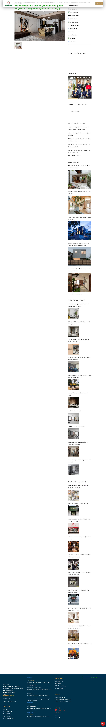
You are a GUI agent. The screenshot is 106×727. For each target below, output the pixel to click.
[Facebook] (56, 717)
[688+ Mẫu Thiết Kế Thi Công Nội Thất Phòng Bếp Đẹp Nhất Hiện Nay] (73, 349)
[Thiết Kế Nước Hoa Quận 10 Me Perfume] (73, 510)
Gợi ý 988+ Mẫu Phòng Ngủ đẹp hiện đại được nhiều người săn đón (79, 358)
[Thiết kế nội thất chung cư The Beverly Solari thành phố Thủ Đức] (73, 331)
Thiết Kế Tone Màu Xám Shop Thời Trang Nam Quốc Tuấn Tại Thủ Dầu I (79, 573)
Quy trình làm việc (7, 711)
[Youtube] (59, 717)
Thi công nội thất (59, 688)
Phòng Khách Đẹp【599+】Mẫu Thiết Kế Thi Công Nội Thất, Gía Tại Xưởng (78, 305)
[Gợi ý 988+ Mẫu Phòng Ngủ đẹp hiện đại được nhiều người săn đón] (73, 366)
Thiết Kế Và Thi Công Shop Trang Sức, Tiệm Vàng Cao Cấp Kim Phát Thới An (80, 645)
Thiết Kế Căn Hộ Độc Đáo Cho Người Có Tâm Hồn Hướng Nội (80, 461)
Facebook (57, 715)
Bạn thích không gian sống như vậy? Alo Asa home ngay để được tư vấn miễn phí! (78, 244)
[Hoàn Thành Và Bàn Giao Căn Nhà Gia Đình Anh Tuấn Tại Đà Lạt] (79, 230)
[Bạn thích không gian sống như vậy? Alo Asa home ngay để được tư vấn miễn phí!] (79, 256)
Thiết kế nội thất (59, 681)
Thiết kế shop (58, 683)
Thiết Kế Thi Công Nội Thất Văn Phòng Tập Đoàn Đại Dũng (79, 134)
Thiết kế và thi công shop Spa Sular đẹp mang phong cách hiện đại (79, 151)
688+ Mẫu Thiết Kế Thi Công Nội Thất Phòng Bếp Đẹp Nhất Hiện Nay (78, 341)
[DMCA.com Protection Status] (31, 722)
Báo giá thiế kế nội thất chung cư (63, 699)
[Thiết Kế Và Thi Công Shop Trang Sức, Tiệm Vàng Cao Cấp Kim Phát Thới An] (73, 653)
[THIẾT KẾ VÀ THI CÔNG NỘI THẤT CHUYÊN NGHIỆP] (73, 402)
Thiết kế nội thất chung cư (61, 686)
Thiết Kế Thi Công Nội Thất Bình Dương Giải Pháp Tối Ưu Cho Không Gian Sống (78, 128)
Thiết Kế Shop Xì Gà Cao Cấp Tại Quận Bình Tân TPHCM (79, 538)
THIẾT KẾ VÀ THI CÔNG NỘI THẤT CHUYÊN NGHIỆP (78, 394)
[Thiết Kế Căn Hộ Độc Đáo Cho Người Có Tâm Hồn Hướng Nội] (73, 469)
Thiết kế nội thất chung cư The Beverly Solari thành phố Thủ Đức (79, 323)
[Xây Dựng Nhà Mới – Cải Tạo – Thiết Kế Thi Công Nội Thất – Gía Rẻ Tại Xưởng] (73, 384)
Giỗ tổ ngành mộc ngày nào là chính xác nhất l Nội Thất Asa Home (79, 140)
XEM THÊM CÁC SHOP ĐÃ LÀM (75, 294)
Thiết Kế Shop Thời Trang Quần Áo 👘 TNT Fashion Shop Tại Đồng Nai (78, 487)
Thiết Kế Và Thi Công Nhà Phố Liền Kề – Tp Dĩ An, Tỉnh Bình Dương (79, 167)
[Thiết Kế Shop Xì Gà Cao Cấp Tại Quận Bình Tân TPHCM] (73, 546)
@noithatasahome (75, 111)
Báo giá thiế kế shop (60, 697)
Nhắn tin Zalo (58, 712)
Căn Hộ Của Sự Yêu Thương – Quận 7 (77, 426)
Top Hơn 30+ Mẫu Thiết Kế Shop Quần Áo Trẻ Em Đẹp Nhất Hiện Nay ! (79, 146)
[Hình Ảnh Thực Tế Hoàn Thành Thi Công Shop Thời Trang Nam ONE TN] (73, 564)
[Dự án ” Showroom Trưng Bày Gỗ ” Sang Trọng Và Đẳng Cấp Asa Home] (73, 635)
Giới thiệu (5, 709)
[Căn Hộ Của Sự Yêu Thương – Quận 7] (73, 433)
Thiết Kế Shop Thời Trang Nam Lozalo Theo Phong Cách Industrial (78, 591)
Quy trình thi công (7, 716)
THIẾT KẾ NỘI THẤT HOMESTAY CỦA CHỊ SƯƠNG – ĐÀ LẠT (79, 192)
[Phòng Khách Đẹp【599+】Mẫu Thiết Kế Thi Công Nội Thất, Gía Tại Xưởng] (73, 313)
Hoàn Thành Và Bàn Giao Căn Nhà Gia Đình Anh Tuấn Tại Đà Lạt (79, 218)
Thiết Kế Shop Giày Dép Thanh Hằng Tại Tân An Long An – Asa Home (79, 520)
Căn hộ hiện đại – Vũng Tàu (74, 411)
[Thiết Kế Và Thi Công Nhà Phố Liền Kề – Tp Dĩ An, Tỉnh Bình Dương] (79, 179)
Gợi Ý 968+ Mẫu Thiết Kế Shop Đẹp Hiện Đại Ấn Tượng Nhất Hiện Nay (79, 609)
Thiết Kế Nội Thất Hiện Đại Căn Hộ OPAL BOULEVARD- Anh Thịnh (77, 443)
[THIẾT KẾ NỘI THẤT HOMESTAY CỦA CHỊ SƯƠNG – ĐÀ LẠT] (79, 205)
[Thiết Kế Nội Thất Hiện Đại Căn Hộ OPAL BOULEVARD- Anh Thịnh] (73, 451)
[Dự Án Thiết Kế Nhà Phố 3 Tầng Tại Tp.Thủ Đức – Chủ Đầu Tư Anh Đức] (79, 282)
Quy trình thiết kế (7, 713)
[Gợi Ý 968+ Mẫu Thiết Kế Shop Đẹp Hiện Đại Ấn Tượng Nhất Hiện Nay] (73, 617)
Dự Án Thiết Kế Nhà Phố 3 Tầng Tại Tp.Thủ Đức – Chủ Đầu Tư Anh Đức (80, 270)
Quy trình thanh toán (8, 718)
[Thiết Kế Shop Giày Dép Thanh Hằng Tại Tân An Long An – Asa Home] (73, 528)
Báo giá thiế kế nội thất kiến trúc (63, 701)
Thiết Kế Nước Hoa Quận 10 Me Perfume (78, 503)
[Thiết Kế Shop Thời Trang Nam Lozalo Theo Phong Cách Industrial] (73, 599)
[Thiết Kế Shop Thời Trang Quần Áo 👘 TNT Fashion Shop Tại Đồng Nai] (73, 495)
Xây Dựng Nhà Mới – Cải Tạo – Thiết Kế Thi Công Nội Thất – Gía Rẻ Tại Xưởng (79, 376)
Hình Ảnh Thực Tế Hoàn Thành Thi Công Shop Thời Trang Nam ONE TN (79, 556)
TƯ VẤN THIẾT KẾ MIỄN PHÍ (74, 155)
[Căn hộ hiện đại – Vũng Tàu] (73, 418)
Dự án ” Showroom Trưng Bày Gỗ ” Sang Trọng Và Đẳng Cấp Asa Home (79, 627)
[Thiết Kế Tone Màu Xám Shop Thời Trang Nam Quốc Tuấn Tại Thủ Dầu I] (73, 582)
